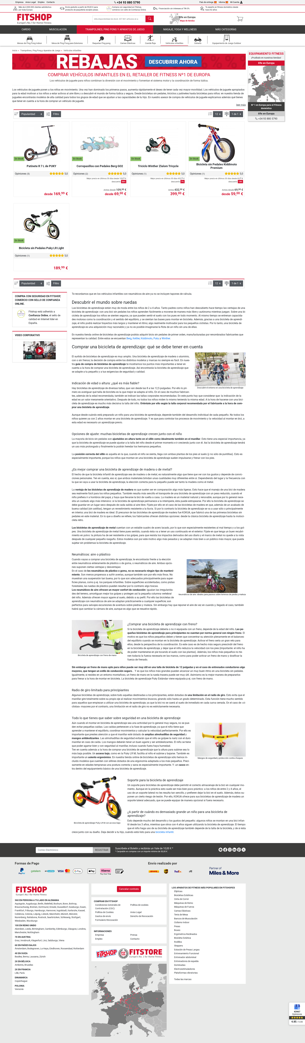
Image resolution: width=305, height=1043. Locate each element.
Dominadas (179, 965)
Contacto (51, 2)
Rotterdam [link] (78, 948)
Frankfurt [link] (19, 910)
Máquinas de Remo (183, 903)
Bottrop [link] (73, 903)
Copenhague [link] (21, 981)
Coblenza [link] (19, 914)
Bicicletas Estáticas (183, 895)
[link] (21, 314)
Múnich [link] (64, 914)
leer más (241, 104)
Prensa (133, 935)
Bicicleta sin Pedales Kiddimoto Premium (216, 166)
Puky (156, 338)
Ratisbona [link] (32, 917)
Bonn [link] (65, 903)
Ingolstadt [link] (62, 910)
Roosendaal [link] (66, 948)
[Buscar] (150, 19)
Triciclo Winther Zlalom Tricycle (158, 166)
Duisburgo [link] (74, 907)
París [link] (22, 973)
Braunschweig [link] (22, 907)
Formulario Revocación (106, 920)
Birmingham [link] (38, 929)
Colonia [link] (28, 914)
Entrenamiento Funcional (186, 953)
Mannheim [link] (54, 914)
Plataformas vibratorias (186, 973)
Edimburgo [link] (61, 929)
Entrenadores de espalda (186, 961)
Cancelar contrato (129, 888)
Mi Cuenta (234, 2)
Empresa (19, 2)
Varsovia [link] (19, 989)
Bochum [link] (58, 903)
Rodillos (178, 942)
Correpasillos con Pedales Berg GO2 (100, 166)
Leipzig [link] (36, 914)
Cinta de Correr (181, 899)
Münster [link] (73, 914)
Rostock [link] (42, 917)
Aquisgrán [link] (20, 903)
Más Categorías (225, 29)
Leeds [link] (28, 929)
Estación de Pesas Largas (187, 949)
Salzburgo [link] (53, 940)
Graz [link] (17, 940)
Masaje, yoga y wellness (180, 29)
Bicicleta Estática (182, 938)
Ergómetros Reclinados (185, 934)
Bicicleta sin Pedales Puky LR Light (41, 248)
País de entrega (206, 2)
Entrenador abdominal (185, 957)
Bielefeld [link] (48, 903)
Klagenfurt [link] (36, 940)
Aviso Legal (30, 2)
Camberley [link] (50, 929)
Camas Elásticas (182, 911)
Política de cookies (139, 905)
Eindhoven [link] (54, 948)
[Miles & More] (224, 870)
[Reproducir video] (39, 350)
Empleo (41, 2)
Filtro (56, 114)
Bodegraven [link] (33, 948)
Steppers (178, 945)
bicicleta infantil (164, 832)
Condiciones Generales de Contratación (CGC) (107, 907)
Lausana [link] (34, 956)
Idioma (222, 2)
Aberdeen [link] (19, 929)
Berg (129, 338)
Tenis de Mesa (181, 914)
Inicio (14, 50)
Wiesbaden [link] (20, 921)
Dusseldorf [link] (62, 907)
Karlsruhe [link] (72, 910)
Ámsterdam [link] (20, 948)
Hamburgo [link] (39, 910)
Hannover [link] (51, 910)
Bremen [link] (33, 907)
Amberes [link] (19, 965)
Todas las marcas (182, 979)
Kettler (136, 338)
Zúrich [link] (42, 956)
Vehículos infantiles (72, 50)
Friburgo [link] (29, 910)
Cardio (26, 29)
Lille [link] (17, 973)
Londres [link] (82, 929)
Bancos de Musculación (185, 918)
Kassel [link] (81, 910)
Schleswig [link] (65, 917)
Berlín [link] (40, 903)
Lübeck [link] (44, 914)
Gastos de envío (103, 916)
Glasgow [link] (72, 929)
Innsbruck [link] (25, 940)
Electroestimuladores (184, 969)
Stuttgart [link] (75, 917)
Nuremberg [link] (20, 917)
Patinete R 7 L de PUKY (41, 166)
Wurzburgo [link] (32, 921)
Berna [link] (26, 956)
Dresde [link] (52, 907)
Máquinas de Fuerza (184, 907)
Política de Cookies (104, 912)
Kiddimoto (146, 338)
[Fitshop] (34, 18)
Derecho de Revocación (141, 916)
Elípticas (178, 891)
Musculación (58, 29)
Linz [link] (45, 940)
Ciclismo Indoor (181, 922)
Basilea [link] (18, 956)
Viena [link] (61, 940)
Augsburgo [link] (31, 903)
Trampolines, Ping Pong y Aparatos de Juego (115, 29)
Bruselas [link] (28, 965)
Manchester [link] (20, 932)
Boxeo (177, 930)
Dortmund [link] (43, 907)
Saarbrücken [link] (53, 917)
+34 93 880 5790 (267, 118)
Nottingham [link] (33, 932)
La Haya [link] (44, 948)
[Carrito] (241, 18)
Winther (166, 338)
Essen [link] (83, 907)
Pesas (177, 926)
